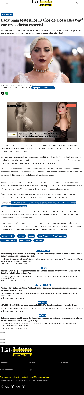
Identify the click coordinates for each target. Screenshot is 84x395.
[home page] (42, 351)
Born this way (25, 240)
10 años (21, 236)
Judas (31, 236)
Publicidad (15, 377)
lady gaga (38, 240)
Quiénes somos (5, 377)
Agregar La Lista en (41, 88)
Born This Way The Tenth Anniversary (52, 236)
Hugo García (19, 311)
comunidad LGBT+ (8, 240)
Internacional (42, 251)
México (42, 315)
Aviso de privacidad (26, 377)
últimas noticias (7, 236)
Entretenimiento (6, 14)
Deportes (42, 268)
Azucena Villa (19, 298)
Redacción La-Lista (21, 264)
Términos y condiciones (42, 377)
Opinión (32, 370)
